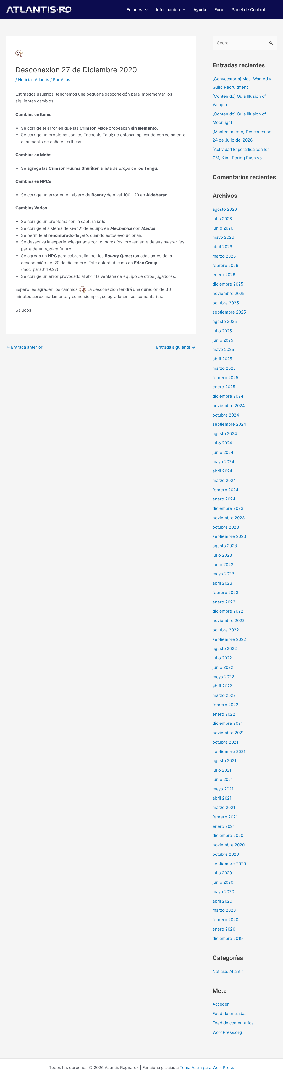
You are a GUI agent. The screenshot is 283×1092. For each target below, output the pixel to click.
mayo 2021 (223, 789)
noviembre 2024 (229, 405)
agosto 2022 (225, 648)
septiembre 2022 (229, 639)
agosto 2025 (225, 321)
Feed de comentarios (233, 1023)
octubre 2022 (226, 630)
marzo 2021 (224, 807)
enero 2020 (224, 929)
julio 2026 (222, 218)
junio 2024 (223, 452)
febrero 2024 (226, 489)
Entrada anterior (24, 347)
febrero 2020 (225, 919)
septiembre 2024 (229, 424)
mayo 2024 (223, 461)
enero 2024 (224, 499)
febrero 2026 (225, 265)
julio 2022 (222, 658)
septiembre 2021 (229, 751)
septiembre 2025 (229, 312)
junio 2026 (223, 228)
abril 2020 (222, 901)
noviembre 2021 (228, 732)
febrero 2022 (225, 704)
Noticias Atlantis (33, 79)
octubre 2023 (226, 527)
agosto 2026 (225, 209)
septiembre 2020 (229, 863)
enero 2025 (224, 386)
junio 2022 (223, 667)
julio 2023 (222, 555)
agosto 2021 (224, 760)
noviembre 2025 (229, 293)
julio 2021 (222, 770)
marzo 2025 (224, 368)
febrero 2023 (226, 592)
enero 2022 (224, 714)
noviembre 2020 (229, 844)
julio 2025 (222, 330)
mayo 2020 (223, 891)
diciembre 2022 (228, 611)
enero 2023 (224, 602)
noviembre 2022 (229, 620)
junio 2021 (223, 779)
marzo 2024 (224, 480)
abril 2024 (222, 471)
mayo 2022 (223, 676)
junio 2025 (223, 340)
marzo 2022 (224, 695)
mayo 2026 (223, 237)
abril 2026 (222, 246)
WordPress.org (227, 1032)
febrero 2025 (225, 377)
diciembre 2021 (228, 723)
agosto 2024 (225, 433)
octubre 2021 (225, 742)
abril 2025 (222, 358)
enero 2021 (224, 826)
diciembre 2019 (228, 938)
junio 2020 (223, 882)
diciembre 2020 (228, 835)
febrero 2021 (225, 816)
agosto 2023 (225, 545)
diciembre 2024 (228, 396)
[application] (145, 9)
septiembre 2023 (229, 536)
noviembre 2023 (229, 517)
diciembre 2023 (228, 508)
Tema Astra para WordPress (207, 1067)
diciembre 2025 (228, 284)
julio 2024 (222, 443)
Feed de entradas (230, 1013)
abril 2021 (222, 798)
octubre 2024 (226, 415)
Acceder (221, 1004)
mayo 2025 (223, 349)
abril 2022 (222, 685)
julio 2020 (222, 872)
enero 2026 (224, 274)
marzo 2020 (224, 910)
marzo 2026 (224, 256)
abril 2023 (222, 583)
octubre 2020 (226, 854)
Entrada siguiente (175, 347)
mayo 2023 (223, 573)
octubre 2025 (226, 302)
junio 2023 (223, 564)
